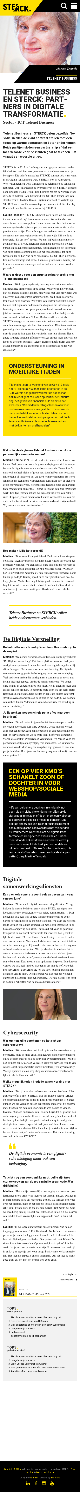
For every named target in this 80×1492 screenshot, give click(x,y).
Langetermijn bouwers (23, 1328)
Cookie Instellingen (45, 1472)
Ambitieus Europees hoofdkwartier (29, 1371)
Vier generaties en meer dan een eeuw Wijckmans (38, 1325)
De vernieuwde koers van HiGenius (29, 1321)
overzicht (68, 1279)
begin (70, 1274)
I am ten (34, 1477)
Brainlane (55, 1477)
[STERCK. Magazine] (17, 8)
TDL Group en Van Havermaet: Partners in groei (36, 1317)
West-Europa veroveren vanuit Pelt (29, 1364)
